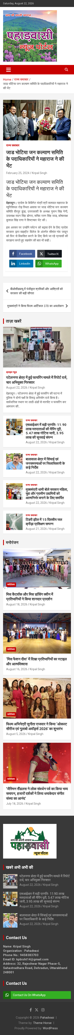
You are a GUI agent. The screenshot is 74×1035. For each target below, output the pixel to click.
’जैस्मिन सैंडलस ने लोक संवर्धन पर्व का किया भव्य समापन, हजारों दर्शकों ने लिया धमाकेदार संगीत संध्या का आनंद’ (37, 794)
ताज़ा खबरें (13, 321)
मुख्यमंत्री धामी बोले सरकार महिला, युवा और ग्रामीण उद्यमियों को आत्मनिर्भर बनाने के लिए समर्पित (47, 493)
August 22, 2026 (16, 387)
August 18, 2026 (16, 604)
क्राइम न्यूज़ (11, 372)
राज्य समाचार (12, 145)
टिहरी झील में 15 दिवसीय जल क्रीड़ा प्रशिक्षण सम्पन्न (44, 522)
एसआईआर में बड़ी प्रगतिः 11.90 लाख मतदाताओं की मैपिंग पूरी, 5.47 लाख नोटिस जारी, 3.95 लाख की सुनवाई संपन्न (46, 431)
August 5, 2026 (16, 734)
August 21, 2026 (36, 528)
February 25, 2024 (17, 173)
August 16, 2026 (16, 669)
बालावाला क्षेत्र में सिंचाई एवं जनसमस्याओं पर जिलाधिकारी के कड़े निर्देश (45, 463)
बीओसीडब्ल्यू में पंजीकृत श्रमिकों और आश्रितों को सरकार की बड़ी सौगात (36, 291)
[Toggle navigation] (8, 69)
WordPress (50, 1028)
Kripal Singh (39, 173)
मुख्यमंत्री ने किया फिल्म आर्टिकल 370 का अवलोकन (35, 306)
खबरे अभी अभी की (19, 867)
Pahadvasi (47, 1017)
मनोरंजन (12, 542)
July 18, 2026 (14, 803)
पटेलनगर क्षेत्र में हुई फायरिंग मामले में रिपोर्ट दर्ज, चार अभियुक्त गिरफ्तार (45, 878)
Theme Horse (42, 1023)
